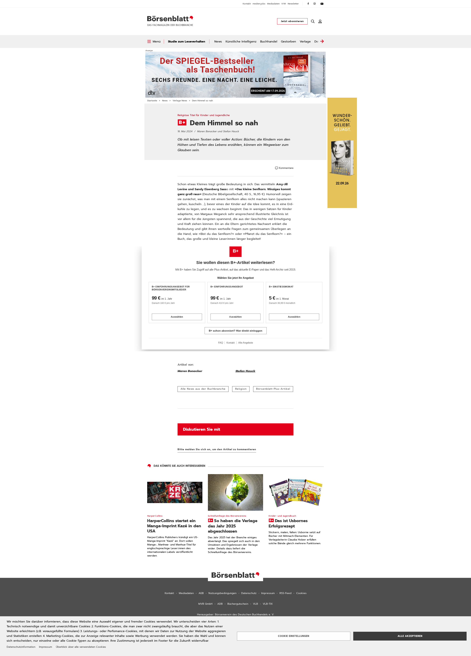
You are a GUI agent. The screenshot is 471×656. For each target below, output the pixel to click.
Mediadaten (273, 3)
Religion (241, 389)
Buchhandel (268, 41)
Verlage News (180, 100)
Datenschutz (248, 593)
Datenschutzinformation (21, 647)
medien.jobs (259, 3)
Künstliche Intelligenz (241, 41)
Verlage (305, 41)
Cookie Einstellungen (293, 636)
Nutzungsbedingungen (222, 593)
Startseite (152, 100)
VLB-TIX (268, 604)
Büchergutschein (237, 604)
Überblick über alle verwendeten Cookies (81, 647)
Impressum (268, 593)
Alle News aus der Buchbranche (203, 389)
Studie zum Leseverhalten (186, 41)
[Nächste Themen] (322, 41)
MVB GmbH (205, 604)
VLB (255, 604)
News (218, 41)
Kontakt (247, 3)
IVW (283, 3)
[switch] (154, 41)
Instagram (314, 4)
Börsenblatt (170, 18)
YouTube (322, 4)
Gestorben (288, 41)
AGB (201, 593)
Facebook (308, 4)
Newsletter (293, 3)
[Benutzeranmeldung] (320, 21)
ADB (220, 604)
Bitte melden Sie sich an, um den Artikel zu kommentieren (217, 449)
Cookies (301, 593)
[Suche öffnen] (312, 21)
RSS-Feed (285, 593)
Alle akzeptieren (410, 636)
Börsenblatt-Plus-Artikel (273, 389)
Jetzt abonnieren (292, 21)
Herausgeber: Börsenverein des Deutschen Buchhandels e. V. (235, 614)
